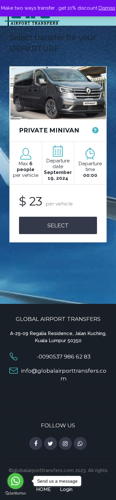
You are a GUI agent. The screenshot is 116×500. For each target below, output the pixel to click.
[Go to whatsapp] (15, 481)
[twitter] (50, 443)
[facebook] (35, 443)
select (58, 225)
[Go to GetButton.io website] (15, 493)
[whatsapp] (80, 443)
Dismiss (107, 8)
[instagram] (65, 443)
